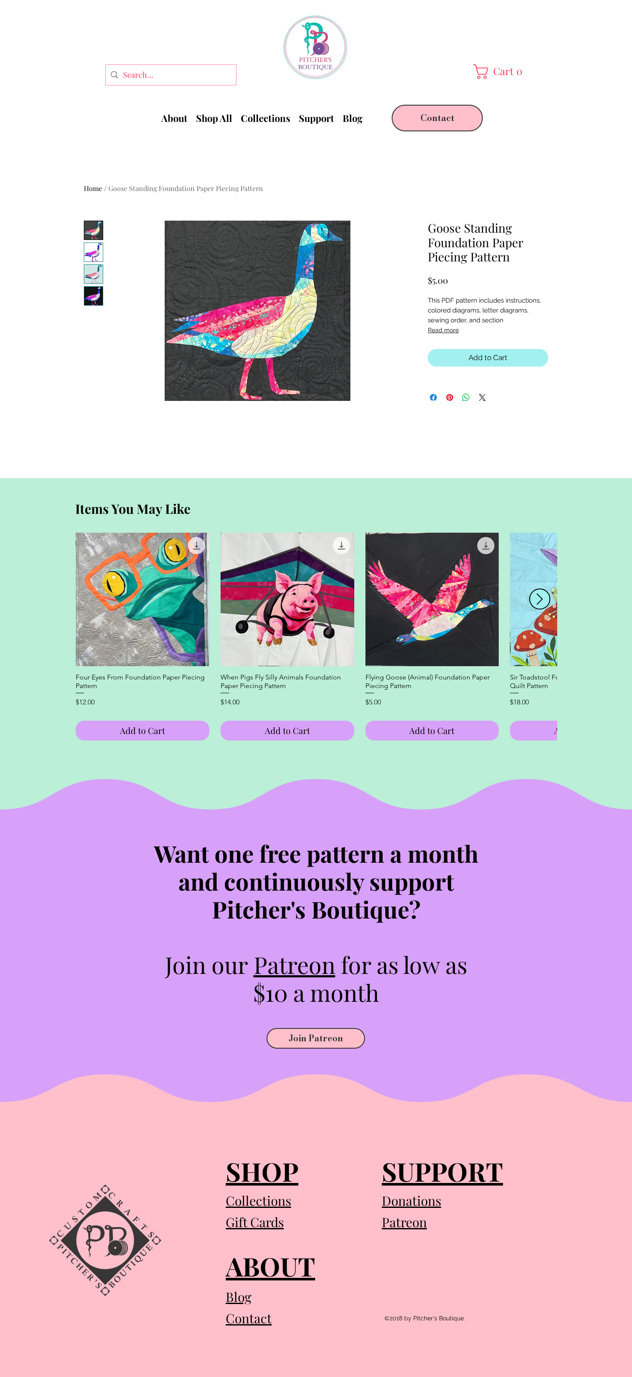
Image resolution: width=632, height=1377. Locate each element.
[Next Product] (539, 599)
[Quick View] (142, 599)
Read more (443, 330)
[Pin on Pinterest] (450, 397)
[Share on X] (482, 397)
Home (93, 188)
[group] (316, 636)
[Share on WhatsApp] (466, 397)
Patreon (294, 964)
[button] (500, 71)
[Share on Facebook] (433, 397)
